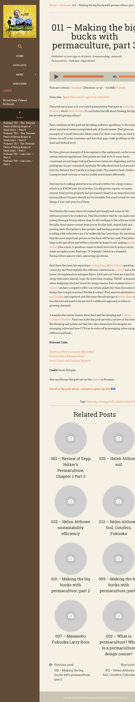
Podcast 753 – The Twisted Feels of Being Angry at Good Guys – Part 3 (19, 126)
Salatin (119, 402)
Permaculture (59, 61)
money (102, 402)
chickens (86, 56)
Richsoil (8, 104)
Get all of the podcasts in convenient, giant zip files (80, 389)
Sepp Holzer (88, 61)
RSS (106, 97)
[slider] (127, 76)
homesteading (101, 56)
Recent (20, 117)
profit (110, 402)
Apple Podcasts (71, 97)
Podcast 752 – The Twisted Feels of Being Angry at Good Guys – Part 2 (19, 137)
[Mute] (114, 77)
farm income (76, 111)
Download (76, 88)
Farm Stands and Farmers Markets (70, 361)
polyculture (126, 297)
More (20, 74)
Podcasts (19, 65)
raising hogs (98, 265)
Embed (121, 88)
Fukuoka (91, 402)
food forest (116, 265)
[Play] (55, 76)
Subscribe (20, 83)
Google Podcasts (92, 97)
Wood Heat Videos (15, 100)
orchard (119, 270)
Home (20, 56)
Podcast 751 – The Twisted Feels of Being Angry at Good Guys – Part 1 (19, 147)
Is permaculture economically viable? (71, 352)
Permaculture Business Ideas (66, 356)
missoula (116, 56)
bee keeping (56, 297)
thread (97, 380)
